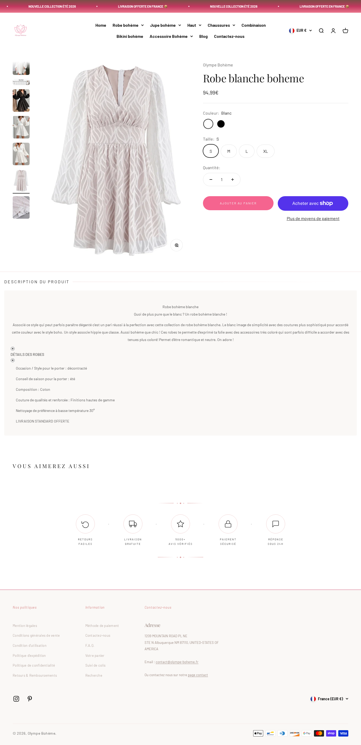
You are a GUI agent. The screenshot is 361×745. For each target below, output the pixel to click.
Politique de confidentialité (34, 665)
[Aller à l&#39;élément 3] (21, 83)
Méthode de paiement (102, 625)
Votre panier (95, 655)
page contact (198, 675)
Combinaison (254, 25)
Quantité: (211, 167)
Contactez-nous (229, 36)
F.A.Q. (90, 645)
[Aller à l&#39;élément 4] (21, 101)
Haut (191, 25)
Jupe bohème (163, 25)
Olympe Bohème (218, 64)
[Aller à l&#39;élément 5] (21, 128)
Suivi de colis (95, 665)
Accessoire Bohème (169, 36)
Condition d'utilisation (30, 645)
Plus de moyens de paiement (313, 218)
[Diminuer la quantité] (211, 179)
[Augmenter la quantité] (232, 179)
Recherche (93, 675)
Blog (203, 36)
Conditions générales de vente (36, 635)
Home (100, 25)
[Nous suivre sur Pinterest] (29, 698)
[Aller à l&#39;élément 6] (21, 155)
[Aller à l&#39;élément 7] (21, 181)
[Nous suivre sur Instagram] (16, 698)
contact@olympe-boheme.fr (177, 662)
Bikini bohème (130, 36)
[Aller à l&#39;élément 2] (21, 64)
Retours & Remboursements (35, 675)
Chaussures (219, 25)
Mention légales (25, 625)
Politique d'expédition (29, 655)
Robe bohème (125, 25)
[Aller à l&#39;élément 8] (21, 208)
